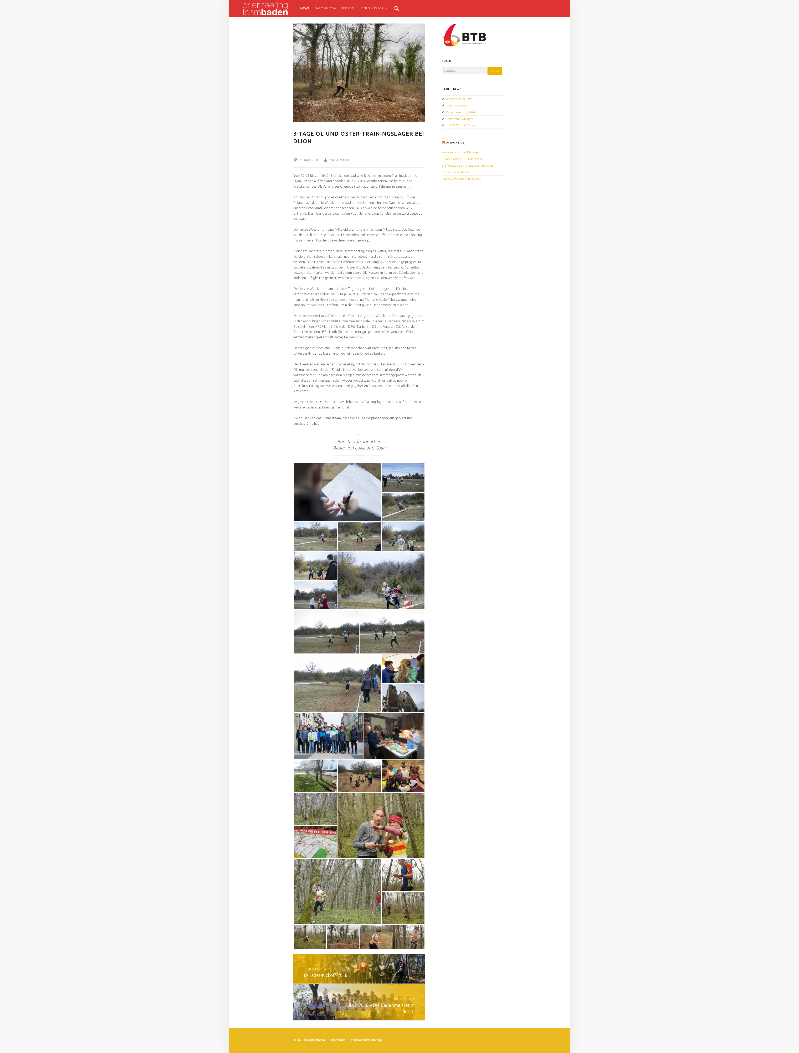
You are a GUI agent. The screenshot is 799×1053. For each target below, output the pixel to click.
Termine (348, 8)
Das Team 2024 (325, 8)
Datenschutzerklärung (366, 1040)
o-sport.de (455, 142)
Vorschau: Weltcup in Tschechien (461, 178)
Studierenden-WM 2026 (456, 172)
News (304, 8)
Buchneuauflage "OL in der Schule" (463, 158)
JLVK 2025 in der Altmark (461, 125)
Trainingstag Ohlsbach (459, 118)
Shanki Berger (339, 160)
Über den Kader (371, 8)
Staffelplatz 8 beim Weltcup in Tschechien (467, 165)
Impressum (338, 1040)
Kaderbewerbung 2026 (460, 112)
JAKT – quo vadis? (456, 105)
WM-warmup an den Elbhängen (461, 152)
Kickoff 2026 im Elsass (459, 98)
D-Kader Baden (314, 1040)
